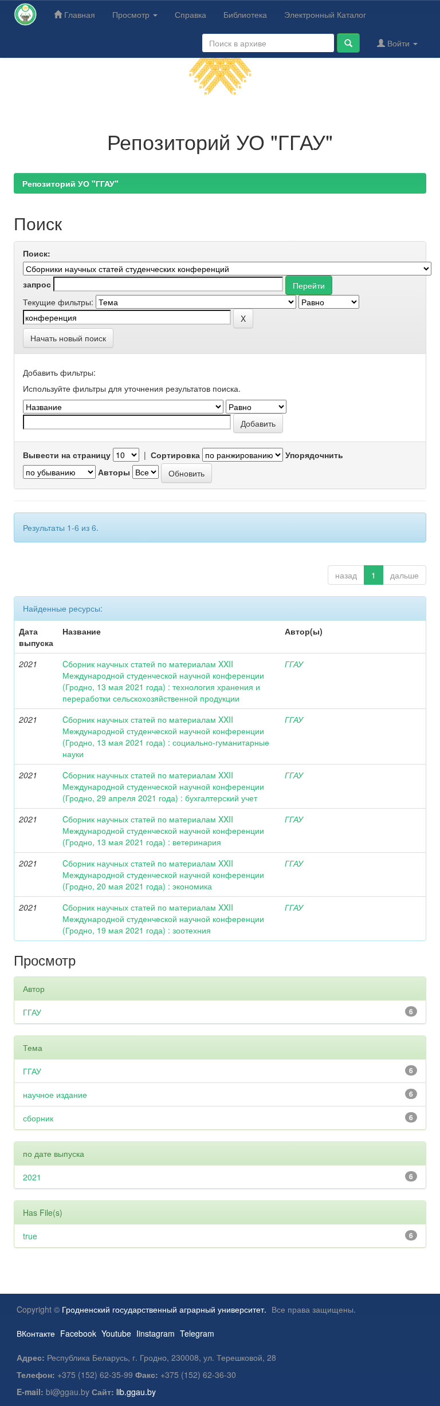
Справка (190, 14)
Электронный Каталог (325, 14)
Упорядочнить (314, 454)
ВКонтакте (36, 1333)
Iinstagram (155, 1333)
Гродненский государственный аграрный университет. (164, 1309)
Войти (398, 43)
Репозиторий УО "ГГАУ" (70, 183)
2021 (32, 1177)
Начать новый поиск (68, 338)
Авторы (114, 472)
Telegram (197, 1333)
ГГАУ (294, 663)
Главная (78, 14)
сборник (38, 1118)
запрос (37, 284)
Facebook (78, 1333)
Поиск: (36, 253)
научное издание (55, 1094)
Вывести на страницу (67, 454)
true (30, 1236)
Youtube (116, 1333)
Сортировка (175, 454)
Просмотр (132, 14)
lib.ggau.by (136, 1391)
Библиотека (245, 14)
